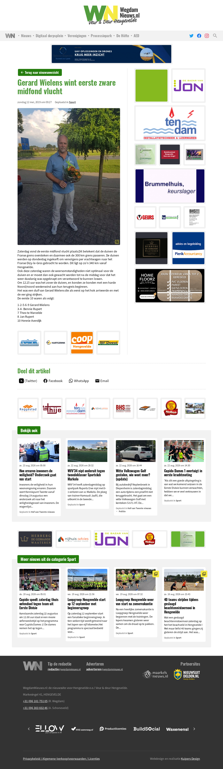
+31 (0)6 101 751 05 (35, 701)
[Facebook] (199, 36)
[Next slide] (194, 728)
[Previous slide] (29, 728)
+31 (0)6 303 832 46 (35, 708)
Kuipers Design (190, 758)
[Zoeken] (215, 36)
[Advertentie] (29, 343)
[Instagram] (207, 36)
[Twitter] (191, 36)
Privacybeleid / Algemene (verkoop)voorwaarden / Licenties (61, 758)
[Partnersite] (155, 674)
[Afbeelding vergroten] (69, 176)
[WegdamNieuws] (112, 15)
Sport (72, 102)
